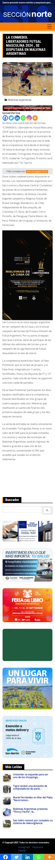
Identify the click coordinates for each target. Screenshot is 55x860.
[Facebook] (5, 118)
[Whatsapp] (23, 118)
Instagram (24, 847)
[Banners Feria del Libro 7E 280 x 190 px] (27, 605)
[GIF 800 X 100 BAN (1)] (27, 171)
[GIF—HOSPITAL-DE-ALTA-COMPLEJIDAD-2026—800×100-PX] (27, 108)
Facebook (37, 847)
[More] (35, 118)
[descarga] (27, 688)
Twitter (22, 850)
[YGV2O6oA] (27, 564)
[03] (27, 531)
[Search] (47, 510)
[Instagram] (29, 118)
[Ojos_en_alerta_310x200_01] (27, 644)
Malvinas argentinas (19, 99)
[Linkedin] (17, 118)
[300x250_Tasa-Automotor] (27, 736)
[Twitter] (11, 118)
